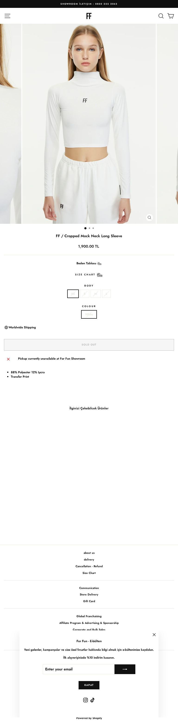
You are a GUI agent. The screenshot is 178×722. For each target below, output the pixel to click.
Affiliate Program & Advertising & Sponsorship (89, 623)
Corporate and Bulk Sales (89, 630)
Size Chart (89, 573)
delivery (89, 559)
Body (89, 285)
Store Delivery (89, 594)
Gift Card (89, 601)
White (89, 314)
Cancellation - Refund (89, 566)
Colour (89, 306)
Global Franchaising (89, 616)
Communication (89, 588)
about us (89, 553)
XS (73, 294)
